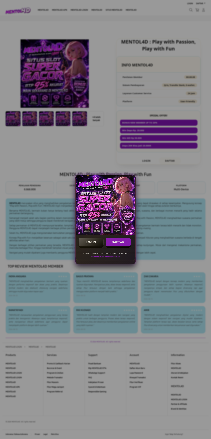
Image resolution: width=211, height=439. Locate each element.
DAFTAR (118, 242)
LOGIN (91, 242)
